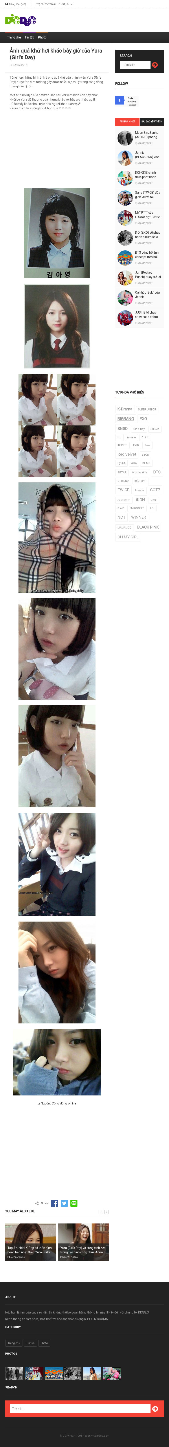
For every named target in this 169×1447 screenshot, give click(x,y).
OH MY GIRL (128, 537)
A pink (145, 437)
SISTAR (122, 472)
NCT (121, 517)
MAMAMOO (125, 527)
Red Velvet (127, 454)
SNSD (123, 428)
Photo (42, 37)
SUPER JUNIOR (147, 409)
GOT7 (155, 489)
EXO (143, 418)
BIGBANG (126, 418)
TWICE (123, 489)
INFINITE (122, 445)
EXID (136, 445)
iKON (140, 499)
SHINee (155, 429)
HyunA (121, 463)
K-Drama (125, 409)
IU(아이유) (140, 480)
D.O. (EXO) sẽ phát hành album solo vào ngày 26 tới (147, 237)
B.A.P (121, 508)
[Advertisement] (112, 18)
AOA (134, 463)
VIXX (154, 500)
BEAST (146, 463)
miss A (131, 437)
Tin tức (29, 37)
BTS (157, 472)
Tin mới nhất (127, 121)
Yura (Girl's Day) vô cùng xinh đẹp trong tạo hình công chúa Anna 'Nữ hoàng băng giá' (30, 1252)
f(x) (119, 437)
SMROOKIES (137, 508)
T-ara (148, 445)
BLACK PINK (148, 527)
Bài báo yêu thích (151, 121)
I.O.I (152, 508)
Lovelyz (139, 490)
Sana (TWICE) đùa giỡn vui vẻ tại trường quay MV (147, 197)
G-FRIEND (123, 480)
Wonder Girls (140, 472)
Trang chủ (14, 37)
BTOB (145, 454)
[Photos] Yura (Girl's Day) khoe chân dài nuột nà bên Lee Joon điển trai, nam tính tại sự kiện (81, 1252)
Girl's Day (139, 429)
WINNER (138, 517)
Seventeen (124, 500)
